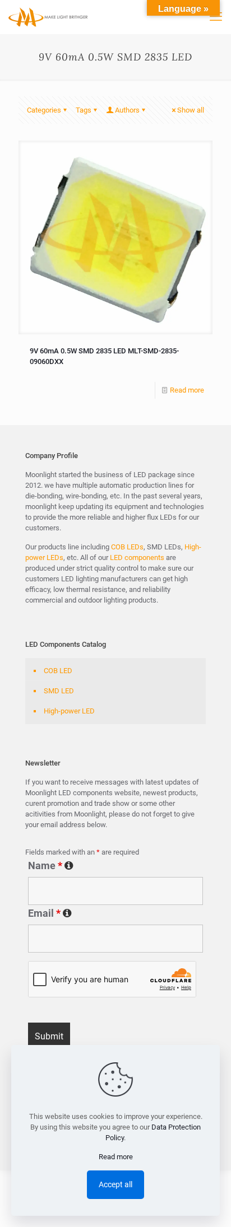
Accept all (115, 1184)
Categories (44, 110)
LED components (136, 557)
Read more (187, 390)
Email (115, 913)
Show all (190, 110)
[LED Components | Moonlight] (48, 17)
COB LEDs (127, 547)
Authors (127, 110)
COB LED (58, 670)
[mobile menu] (215, 16)
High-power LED (69, 711)
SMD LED (59, 691)
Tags (83, 110)
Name (109, 865)
